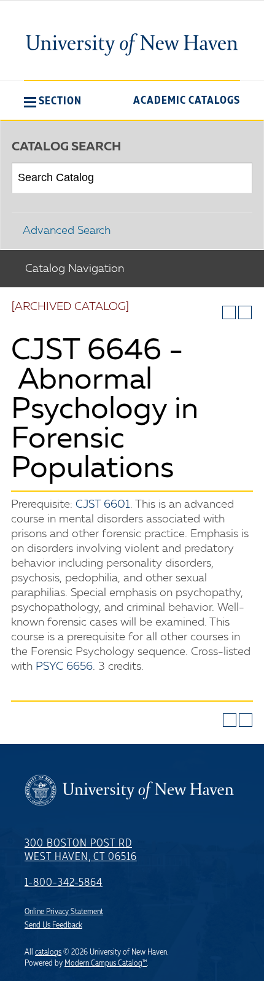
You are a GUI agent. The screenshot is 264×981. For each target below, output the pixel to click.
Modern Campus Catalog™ (105, 963)
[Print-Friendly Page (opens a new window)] (229, 312)
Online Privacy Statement (64, 911)
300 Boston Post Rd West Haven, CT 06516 (81, 850)
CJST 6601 (103, 504)
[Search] (237, 178)
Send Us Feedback (53, 925)
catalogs (48, 952)
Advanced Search (67, 230)
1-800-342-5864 (64, 882)
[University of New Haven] (132, 44)
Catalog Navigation (74, 268)
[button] (53, 100)
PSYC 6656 (64, 666)
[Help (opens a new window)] (245, 312)
